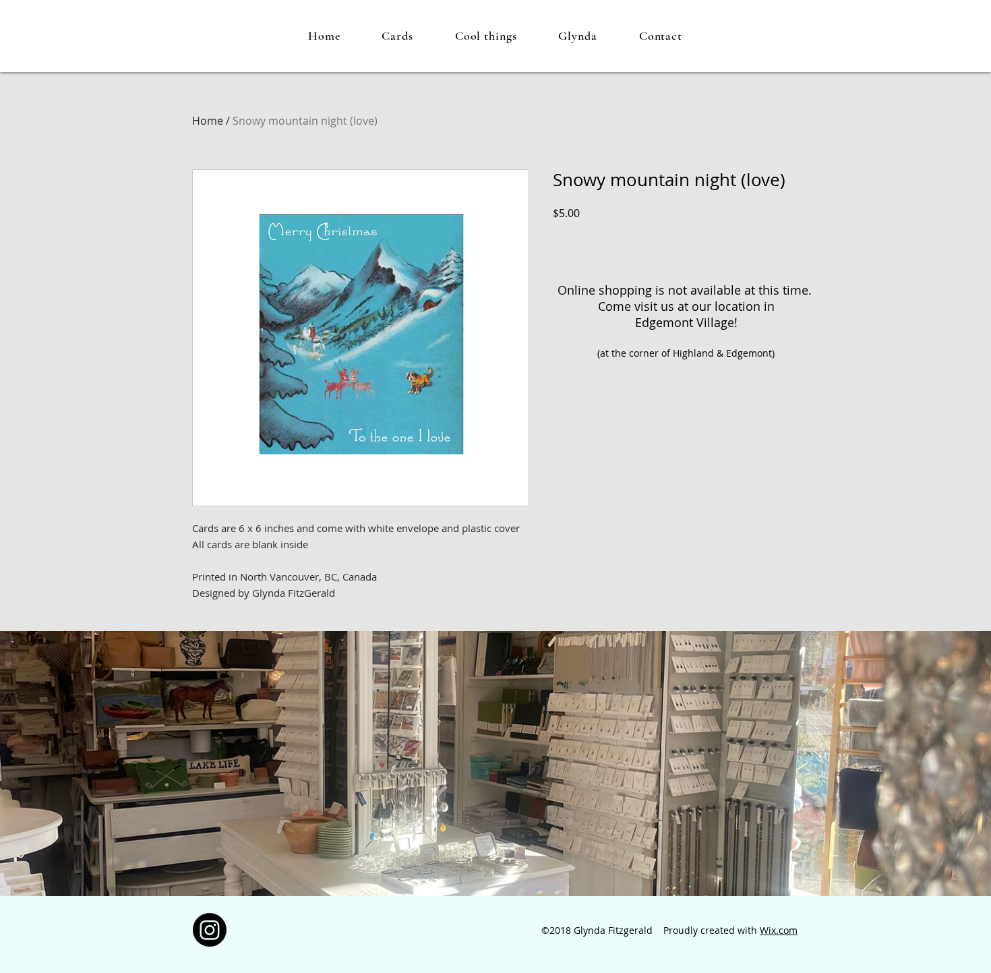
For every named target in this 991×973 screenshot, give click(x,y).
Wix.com (779, 930)
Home (207, 120)
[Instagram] (210, 930)
